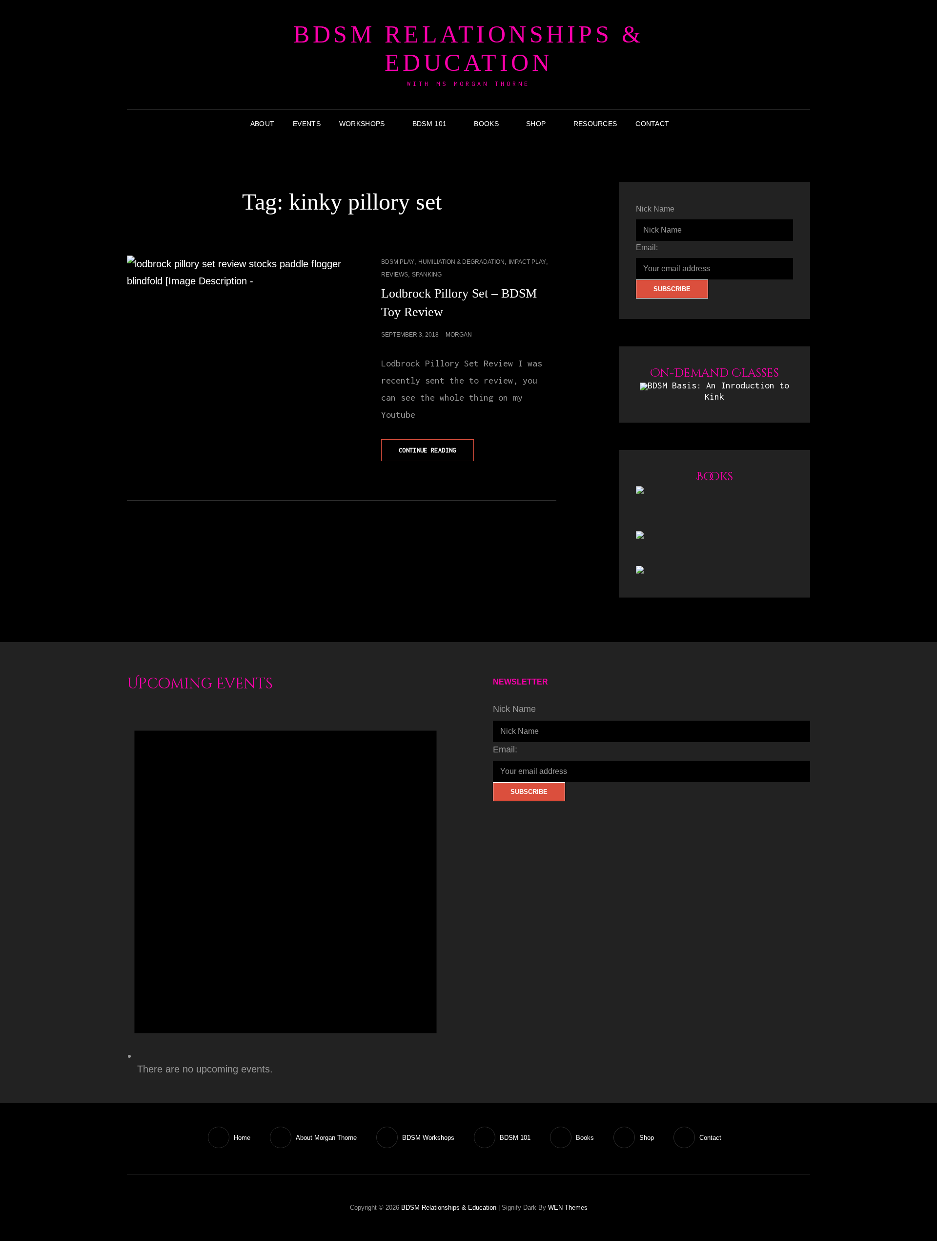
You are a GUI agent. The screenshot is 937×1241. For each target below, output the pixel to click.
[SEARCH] (685, 123)
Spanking (427, 274)
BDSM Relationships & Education (468, 48)
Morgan (459, 334)
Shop (536, 124)
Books (486, 124)
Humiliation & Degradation (461, 261)
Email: (647, 247)
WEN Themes (568, 1207)
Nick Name (655, 209)
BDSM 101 (429, 124)
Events (307, 124)
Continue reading (436, 453)
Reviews (394, 274)
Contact (652, 124)
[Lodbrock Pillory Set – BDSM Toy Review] (234, 309)
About (262, 124)
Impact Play (527, 261)
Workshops (362, 124)
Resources (595, 124)
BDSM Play (397, 261)
